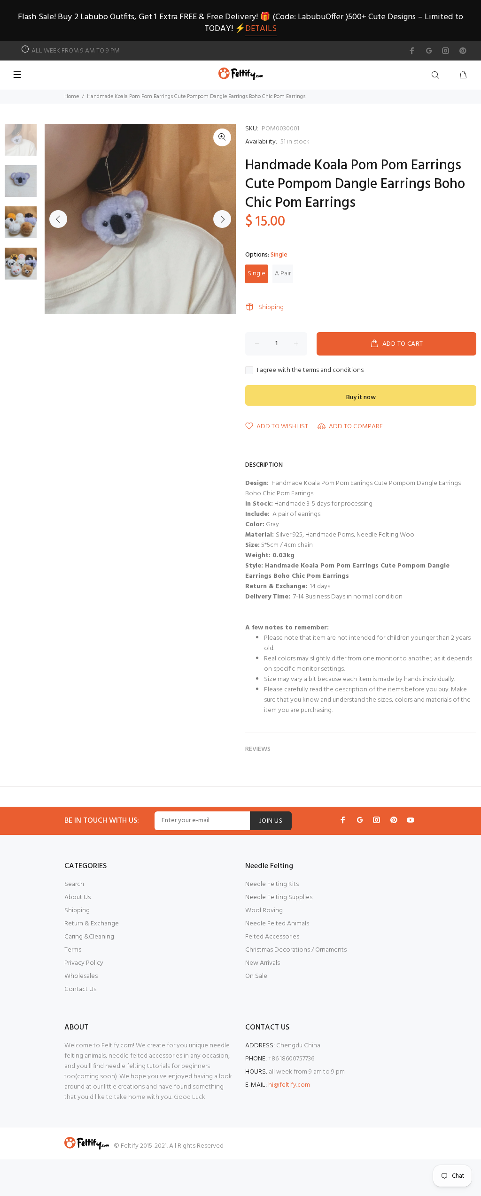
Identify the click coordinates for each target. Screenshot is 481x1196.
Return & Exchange (91, 923)
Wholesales (81, 976)
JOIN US (270, 821)
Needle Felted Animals (277, 923)
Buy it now (361, 397)
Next (222, 219)
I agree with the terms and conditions (310, 370)
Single (256, 273)
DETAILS (261, 29)
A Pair (283, 273)
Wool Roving (264, 910)
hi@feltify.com (289, 1085)
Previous (58, 219)
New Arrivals (262, 963)
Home (71, 96)
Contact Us (80, 989)
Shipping (271, 307)
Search (74, 884)
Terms (72, 950)
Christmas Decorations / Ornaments (296, 950)
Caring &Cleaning (89, 936)
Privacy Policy (83, 963)
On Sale (256, 976)
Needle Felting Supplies (278, 897)
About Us (77, 897)
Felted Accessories (272, 936)
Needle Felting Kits (272, 884)
